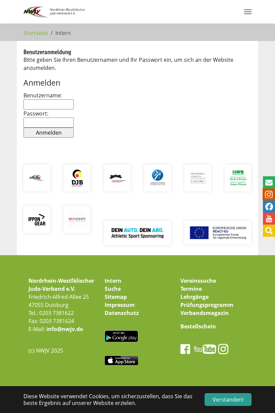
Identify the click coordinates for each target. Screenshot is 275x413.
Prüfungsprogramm (206, 305)
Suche (113, 288)
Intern (113, 280)
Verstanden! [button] (228, 399)
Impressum (120, 305)
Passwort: (35, 113)
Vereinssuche (198, 280)
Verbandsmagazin (204, 313)
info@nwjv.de (64, 329)
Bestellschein (198, 326)
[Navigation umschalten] (248, 11)
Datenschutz (122, 313)
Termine (191, 288)
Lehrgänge (194, 297)
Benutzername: (42, 95)
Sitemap (116, 297)
